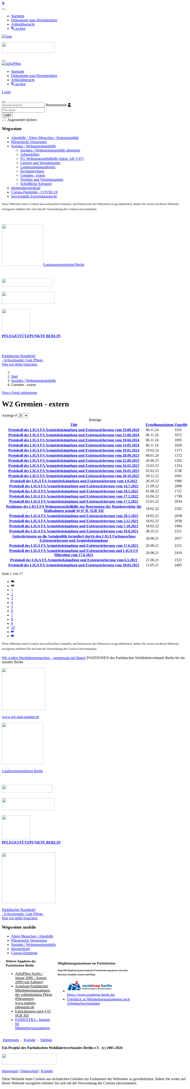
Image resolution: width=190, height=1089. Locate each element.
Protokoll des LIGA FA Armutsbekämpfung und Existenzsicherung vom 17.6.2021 (73, 546)
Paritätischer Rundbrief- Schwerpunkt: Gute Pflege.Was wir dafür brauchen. (23, 360)
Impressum (11, 1040)
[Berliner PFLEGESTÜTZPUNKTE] (16, 332)
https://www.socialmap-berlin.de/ (91, 995)
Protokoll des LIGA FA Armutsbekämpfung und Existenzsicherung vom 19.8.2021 (73, 531)
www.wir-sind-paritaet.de (20, 717)
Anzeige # (10, 415)
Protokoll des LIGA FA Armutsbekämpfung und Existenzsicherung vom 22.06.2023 (73, 460)
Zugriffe (180, 425)
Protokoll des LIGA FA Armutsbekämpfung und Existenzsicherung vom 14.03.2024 (73, 445)
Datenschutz (29, 1071)
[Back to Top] (3, 4)
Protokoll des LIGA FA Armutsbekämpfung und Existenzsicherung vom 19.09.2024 (73, 430)
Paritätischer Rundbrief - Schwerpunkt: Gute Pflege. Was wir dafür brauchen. (23, 914)
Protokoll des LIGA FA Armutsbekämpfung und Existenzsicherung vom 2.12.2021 (73, 521)
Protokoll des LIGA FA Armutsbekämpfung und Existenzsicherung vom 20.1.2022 (73, 516)
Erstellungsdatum (160, 425)
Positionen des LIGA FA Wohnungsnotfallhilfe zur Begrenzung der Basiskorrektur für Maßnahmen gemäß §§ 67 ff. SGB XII (74, 509)
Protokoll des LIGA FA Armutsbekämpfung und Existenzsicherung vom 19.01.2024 (73, 450)
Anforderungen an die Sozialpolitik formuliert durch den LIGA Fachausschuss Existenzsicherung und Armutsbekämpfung (74, 538)
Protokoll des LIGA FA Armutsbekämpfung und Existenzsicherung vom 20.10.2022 (73, 476)
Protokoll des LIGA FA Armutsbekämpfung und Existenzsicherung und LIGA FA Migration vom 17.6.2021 (73, 553)
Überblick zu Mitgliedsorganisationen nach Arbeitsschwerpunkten (98, 1001)
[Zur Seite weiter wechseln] (12, 632)
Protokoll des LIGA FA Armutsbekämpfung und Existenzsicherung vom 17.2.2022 (73, 501)
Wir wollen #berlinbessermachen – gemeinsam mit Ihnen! (44, 658)
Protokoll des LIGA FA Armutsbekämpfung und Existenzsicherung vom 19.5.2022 (73, 491)
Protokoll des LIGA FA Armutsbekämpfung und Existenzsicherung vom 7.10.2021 (73, 526)
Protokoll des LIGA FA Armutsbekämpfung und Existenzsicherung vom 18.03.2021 (73, 565)
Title (73, 425)
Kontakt (29, 1040)
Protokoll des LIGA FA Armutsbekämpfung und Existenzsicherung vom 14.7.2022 (73, 486)
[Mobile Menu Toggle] (4, 9)
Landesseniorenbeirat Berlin (63, 265)
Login (6, 92)
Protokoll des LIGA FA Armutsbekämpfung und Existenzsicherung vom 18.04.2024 (73, 440)
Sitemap (46, 1040)
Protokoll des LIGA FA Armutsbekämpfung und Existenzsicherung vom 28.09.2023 (73, 455)
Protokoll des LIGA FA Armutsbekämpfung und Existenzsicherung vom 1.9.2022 (73, 481)
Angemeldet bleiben (21, 120)
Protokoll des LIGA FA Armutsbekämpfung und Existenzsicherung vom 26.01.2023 (73, 471)
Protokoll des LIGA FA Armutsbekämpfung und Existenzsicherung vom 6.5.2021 (73, 560)
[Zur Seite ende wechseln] (12, 636)
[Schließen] (4, 101)
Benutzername (56, 105)
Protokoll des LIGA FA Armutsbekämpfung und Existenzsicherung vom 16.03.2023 (73, 466)
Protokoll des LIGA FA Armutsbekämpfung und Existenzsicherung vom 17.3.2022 (73, 496)
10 (13, 628)
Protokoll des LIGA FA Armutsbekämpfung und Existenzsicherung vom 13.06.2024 (73, 435)
